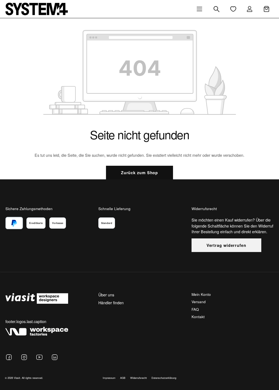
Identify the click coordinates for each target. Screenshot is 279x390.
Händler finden (111, 302)
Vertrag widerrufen (226, 245)
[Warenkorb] (266, 9)
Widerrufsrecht (138, 378)
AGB (122, 378)
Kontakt (198, 316)
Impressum (109, 378)
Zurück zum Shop (139, 172)
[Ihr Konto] (249, 9)
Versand (199, 301)
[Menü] (199, 9)
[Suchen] (216, 9)
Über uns (106, 294)
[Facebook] (8, 357)
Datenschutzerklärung (163, 378)
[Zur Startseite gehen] (36, 9)
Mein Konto (201, 294)
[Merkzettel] (233, 9)
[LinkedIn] (54, 357)
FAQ (195, 309)
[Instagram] (24, 357)
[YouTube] (39, 357)
